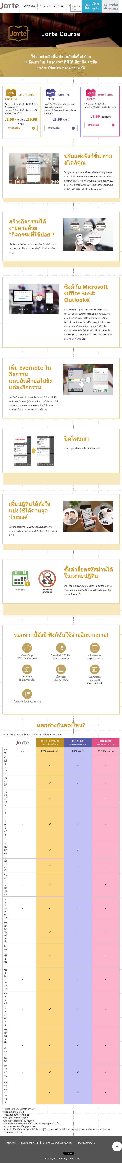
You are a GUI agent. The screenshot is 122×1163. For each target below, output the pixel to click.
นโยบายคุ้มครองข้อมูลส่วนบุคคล (58, 1142)
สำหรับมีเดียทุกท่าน (86, 1142)
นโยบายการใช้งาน (29, 1142)
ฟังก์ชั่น (43, 6)
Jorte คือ (29, 6)
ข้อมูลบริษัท (11, 1142)
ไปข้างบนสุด (117, 1146)
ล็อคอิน (110, 6)
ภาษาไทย (74, 8)
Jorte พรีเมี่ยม (58, 6)
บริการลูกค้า (91, 6)
